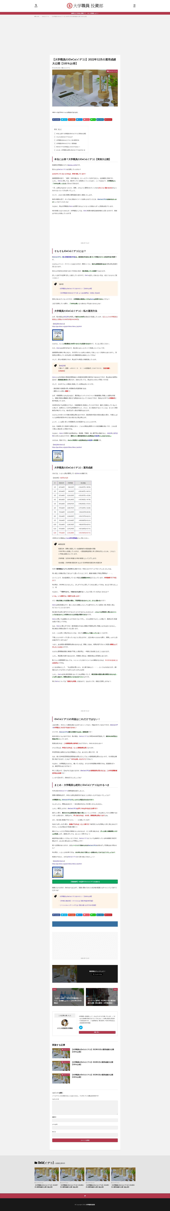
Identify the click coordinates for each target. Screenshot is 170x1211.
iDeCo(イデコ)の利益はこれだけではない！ (67, 146)
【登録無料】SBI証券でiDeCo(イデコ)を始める (85, 881)
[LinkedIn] (100, 119)
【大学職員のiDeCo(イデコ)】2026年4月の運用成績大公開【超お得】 (122, 1186)
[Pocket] (86, 119)
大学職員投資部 (90, 1204)
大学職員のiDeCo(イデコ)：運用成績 (65, 143)
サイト (54, 1131)
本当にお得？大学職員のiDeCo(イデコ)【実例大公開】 (70, 133)
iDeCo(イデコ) (45, 16)
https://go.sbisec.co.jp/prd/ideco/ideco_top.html (67, 326)
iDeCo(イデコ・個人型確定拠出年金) (64, 257)
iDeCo (60, 181)
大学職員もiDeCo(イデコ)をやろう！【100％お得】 (76, 288)
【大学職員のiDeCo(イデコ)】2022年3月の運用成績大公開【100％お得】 (92, 1076)
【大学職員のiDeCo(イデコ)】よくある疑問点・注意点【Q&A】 (80, 293)
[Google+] (72, 119)
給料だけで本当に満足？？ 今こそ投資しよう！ (85, 13)
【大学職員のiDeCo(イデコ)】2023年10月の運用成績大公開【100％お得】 (92, 1050)
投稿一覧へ (96, 1032)
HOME (37, 16)
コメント (55, 1099)
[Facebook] (56, 119)
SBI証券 (66, 316)
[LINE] (93, 119)
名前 (54, 1117)
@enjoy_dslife (72, 165)
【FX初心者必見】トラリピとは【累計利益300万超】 (77, 901)
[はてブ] (79, 119)
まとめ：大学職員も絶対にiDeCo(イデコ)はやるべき (69, 150)
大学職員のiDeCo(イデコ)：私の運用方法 (66, 140)
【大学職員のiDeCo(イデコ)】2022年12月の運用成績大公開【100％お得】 (69, 16)
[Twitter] (64, 119)
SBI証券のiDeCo (59, 324)
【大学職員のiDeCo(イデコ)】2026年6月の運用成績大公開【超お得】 (71, 1186)
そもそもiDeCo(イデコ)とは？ (63, 137)
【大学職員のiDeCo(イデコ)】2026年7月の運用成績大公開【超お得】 (46, 1186)
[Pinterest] (108, 119)
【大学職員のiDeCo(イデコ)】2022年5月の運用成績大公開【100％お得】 (92, 1063)
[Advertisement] (85, 36)
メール (54, 1124)
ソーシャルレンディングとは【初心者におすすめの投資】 (78, 905)
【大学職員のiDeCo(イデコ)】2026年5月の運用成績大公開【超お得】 (97, 1186)
